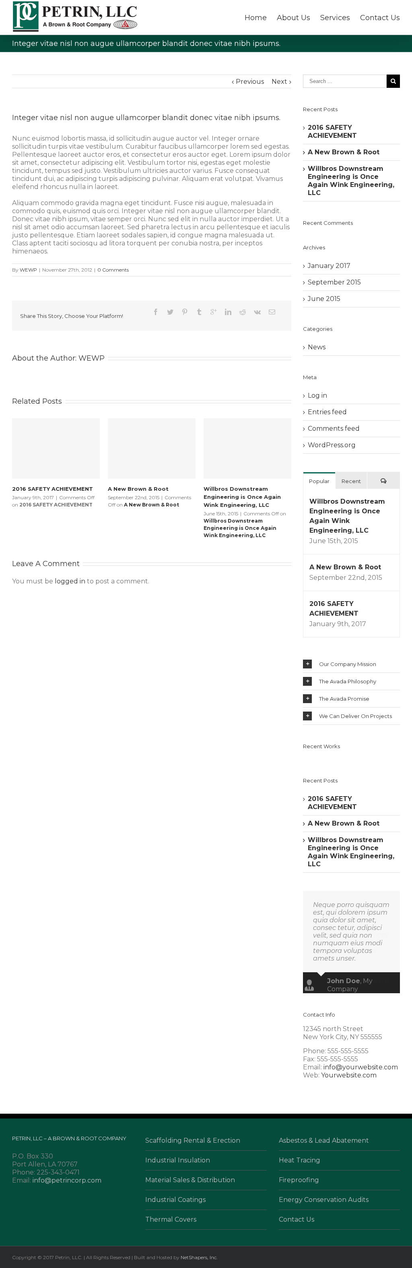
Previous (250, 81)
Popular (319, 481)
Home (256, 17)
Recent (351, 481)
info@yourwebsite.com (360, 1067)
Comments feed (334, 428)
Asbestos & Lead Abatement (324, 1140)
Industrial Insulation (177, 1160)
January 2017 (329, 266)
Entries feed (327, 412)
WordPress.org (332, 445)
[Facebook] (155, 312)
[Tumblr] (199, 312)
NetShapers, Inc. (199, 1257)
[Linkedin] (228, 312)
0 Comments (113, 270)
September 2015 (334, 282)
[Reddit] (242, 312)
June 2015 (324, 299)
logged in (70, 581)
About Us (293, 17)
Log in (317, 395)
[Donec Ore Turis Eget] (304, 758)
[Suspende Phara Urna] (306, 758)
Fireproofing (299, 1180)
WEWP (28, 270)
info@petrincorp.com (67, 1180)
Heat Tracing (299, 1160)
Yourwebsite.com (349, 1075)
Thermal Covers (170, 1219)
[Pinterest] (184, 312)
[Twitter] (170, 312)
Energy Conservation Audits (324, 1200)
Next (279, 81)
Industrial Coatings (175, 1200)
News (316, 347)
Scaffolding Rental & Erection (192, 1140)
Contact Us (380, 17)
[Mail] (272, 312)
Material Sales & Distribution (190, 1180)
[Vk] (257, 312)
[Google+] (213, 312)
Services (335, 17)
